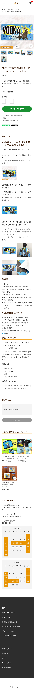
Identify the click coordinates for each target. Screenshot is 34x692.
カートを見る (6, 662)
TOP (3, 9)
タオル (18, 9)
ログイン (5, 658)
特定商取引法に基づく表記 (11, 626)
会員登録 (5, 653)
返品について (6, 617)
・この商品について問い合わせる (12, 115)
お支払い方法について (9, 622)
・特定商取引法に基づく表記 (10, 120)
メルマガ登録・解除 (9, 636)
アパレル (10, 9)
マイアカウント (7, 649)
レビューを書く (17, 420)
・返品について (6, 118)
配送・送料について (9, 612)
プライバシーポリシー (9, 631)
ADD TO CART (18, 109)
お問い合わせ (6, 667)
